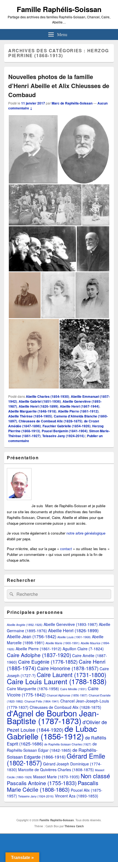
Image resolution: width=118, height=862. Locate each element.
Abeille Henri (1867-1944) (79, 406)
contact (66, 548)
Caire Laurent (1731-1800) (71, 674)
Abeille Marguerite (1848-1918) (32, 411)
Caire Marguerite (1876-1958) (33, 688)
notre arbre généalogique (85, 533)
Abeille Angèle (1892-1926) (25, 625)
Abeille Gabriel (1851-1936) (40, 401)
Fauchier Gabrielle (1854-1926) (67, 425)
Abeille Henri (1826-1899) (38, 406)
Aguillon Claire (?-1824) (83, 648)
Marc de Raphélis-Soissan (72, 103)
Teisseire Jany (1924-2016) (63, 435)
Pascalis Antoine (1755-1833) (42, 782)
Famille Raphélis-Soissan (59, 9)
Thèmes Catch (74, 826)
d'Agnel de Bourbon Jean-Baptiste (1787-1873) (53, 716)
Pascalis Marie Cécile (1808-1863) (52, 786)
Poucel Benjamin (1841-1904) (65, 430)
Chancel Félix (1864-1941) (41, 701)
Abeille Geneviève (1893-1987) (71, 624)
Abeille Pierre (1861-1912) (78, 411)
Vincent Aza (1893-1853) (76, 796)
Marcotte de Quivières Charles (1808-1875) (56, 769)
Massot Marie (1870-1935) (56, 776)
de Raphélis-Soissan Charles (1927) (67, 744)
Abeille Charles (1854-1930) (47, 396)
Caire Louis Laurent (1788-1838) (56, 681)
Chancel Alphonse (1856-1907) (67, 695)
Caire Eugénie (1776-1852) (48, 661)
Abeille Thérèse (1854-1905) (30, 416)
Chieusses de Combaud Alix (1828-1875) (50, 421)
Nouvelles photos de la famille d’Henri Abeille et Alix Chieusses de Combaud (58, 85)
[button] (33, 149)
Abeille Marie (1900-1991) (63, 643)
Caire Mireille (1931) (73, 689)
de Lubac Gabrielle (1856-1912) (52, 732)
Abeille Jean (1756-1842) (31, 636)
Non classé (95, 775)
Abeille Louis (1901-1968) (74, 637)
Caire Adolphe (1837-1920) (39, 654)
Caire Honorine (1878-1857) (68, 668)
